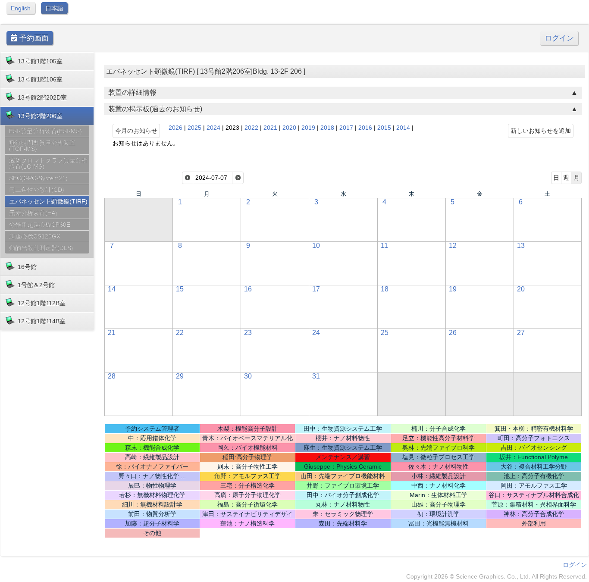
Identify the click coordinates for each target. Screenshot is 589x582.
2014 (403, 127)
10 (316, 245)
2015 (384, 127)
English (21, 8)
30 (248, 376)
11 (384, 245)
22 (180, 332)
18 (384, 289)
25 (384, 332)
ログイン (559, 38)
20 (521, 289)
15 (180, 289)
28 (112, 376)
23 (248, 332)
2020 (289, 127)
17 (316, 289)
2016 (365, 127)
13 (521, 245)
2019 (308, 127)
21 (112, 332)
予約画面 (33, 38)
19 (453, 289)
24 (316, 332)
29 (180, 376)
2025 (194, 127)
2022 (251, 127)
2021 (270, 127)
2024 (213, 127)
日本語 (54, 8)
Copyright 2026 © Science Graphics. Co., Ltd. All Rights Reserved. (496, 576)
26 (453, 332)
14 (112, 289)
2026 (175, 127)
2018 (327, 127)
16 (248, 289)
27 (521, 332)
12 (453, 245)
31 (316, 376)
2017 (346, 127)
